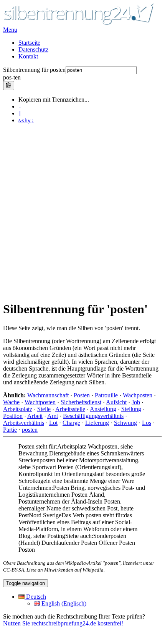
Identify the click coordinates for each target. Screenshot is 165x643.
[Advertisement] (82, 212)
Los (146, 422)
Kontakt (28, 56)
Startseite (29, 42)
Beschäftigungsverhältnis (93, 416)
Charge (71, 422)
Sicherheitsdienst (81, 402)
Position (13, 416)
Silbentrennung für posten (34, 69)
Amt (52, 416)
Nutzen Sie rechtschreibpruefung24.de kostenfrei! (63, 623)
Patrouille (106, 395)
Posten (82, 395)
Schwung (125, 422)
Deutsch (35, 596)
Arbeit (35, 416)
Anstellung (103, 409)
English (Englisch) (63, 603)
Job (136, 402)
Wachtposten (40, 402)
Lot (53, 422)
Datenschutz (33, 49)
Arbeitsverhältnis (23, 422)
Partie (10, 429)
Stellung (131, 409)
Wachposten (137, 395)
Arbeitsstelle (70, 409)
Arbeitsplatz (17, 409)
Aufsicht (116, 402)
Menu (10, 29)
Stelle (44, 409)
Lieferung (97, 422)
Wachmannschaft (48, 395)
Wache (11, 402)
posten (30, 429)
